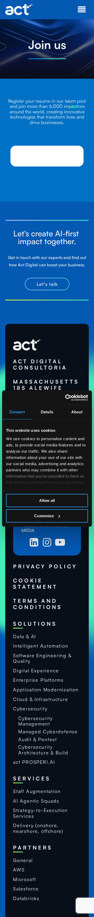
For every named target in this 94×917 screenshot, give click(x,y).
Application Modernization (46, 689)
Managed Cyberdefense (48, 731)
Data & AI (24, 636)
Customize (44, 516)
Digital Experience (36, 670)
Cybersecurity (30, 708)
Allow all (47, 500)
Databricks (26, 898)
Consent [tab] (17, 411)
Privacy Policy (45, 566)
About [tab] (77, 411)
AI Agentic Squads (36, 801)
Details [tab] (47, 411)
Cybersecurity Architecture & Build (43, 749)
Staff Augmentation (37, 791)
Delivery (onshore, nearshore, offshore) (38, 828)
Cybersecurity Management (35, 721)
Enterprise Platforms (38, 680)
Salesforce (26, 888)
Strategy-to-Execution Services (40, 813)
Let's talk (47, 284)
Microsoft (24, 879)
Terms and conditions (37, 604)
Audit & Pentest (37, 739)
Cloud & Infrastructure (40, 699)
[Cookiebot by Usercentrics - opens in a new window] (66, 397)
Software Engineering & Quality (42, 658)
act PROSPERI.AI (34, 762)
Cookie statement (35, 583)
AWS (19, 869)
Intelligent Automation (40, 646)
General (23, 860)
